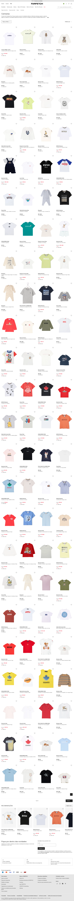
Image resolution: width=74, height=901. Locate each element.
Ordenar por (67, 21)
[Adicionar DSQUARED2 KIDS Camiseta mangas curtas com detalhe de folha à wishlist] (34, 733)
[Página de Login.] (66, 3)
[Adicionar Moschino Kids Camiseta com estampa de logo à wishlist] (16, 508)
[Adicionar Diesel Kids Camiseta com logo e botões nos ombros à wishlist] (16, 188)
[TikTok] (57, 883)
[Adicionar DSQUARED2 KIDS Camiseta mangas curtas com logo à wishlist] (34, 637)
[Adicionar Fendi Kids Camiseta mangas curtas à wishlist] (53, 91)
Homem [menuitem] (7, 3)
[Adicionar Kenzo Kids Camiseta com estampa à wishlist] (34, 380)
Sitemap (21, 888)
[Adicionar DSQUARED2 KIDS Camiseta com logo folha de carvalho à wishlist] (16, 669)
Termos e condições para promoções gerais (8, 889)
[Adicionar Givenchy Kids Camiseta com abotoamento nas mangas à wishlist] (53, 508)
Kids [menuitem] (11, 3)
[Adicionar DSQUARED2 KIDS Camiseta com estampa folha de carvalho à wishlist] (53, 669)
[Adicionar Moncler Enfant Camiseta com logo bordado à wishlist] (53, 347)
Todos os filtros (5, 21)
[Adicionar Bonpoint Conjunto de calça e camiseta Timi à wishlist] (53, 188)
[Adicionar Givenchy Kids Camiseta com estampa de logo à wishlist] (16, 701)
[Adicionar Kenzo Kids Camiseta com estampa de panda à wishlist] (16, 347)
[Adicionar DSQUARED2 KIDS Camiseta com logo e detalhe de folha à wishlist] (16, 476)
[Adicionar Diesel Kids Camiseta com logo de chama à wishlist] (16, 91)
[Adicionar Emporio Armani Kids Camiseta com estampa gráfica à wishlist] (34, 251)
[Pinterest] (65, 883)
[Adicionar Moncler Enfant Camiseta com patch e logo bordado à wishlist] (53, 540)
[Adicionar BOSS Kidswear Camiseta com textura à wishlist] (34, 476)
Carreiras (21, 882)
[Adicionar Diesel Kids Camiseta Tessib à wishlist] (34, 412)
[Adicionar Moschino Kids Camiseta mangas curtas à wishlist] (34, 347)
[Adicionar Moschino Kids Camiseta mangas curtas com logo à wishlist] (16, 637)
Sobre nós (22, 878)
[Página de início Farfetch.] (37, 3)
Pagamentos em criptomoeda (7, 886)
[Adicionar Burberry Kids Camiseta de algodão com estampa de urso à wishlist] (53, 27)
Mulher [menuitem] (2, 3)
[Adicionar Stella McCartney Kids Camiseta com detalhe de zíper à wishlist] (34, 669)
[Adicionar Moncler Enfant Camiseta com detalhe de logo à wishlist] (34, 27)
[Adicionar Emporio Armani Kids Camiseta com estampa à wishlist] (53, 219)
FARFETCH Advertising (24, 886)
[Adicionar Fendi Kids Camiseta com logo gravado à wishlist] (71, 444)
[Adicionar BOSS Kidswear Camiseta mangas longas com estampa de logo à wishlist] (53, 315)
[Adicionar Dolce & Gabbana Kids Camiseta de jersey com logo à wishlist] (71, 91)
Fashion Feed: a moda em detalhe (62, 878)
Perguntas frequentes (5, 880)
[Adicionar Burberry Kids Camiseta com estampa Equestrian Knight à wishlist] (71, 637)
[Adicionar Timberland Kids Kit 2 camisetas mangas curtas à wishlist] (71, 508)
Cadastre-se (41, 848)
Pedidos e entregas (5, 882)
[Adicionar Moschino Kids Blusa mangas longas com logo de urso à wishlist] (16, 315)
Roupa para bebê (12, 10)
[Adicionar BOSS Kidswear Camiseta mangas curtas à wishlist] (71, 59)
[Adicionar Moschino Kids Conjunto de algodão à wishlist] (16, 156)
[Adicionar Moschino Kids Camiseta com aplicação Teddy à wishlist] (53, 476)
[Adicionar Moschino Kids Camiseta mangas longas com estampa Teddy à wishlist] (16, 540)
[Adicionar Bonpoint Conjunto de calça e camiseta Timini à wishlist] (16, 283)
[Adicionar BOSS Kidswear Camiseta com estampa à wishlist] (16, 380)
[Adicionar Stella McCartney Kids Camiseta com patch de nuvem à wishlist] (16, 123)
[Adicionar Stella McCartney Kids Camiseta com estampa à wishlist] (34, 188)
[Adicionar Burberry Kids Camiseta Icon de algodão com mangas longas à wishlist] (71, 669)
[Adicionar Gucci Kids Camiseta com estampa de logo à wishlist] (71, 765)
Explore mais (69, 805)
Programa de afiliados (42, 878)
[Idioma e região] (63, 3)
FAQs (28, 861)
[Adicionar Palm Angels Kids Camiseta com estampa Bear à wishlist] (34, 59)
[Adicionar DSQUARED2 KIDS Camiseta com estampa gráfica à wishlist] (53, 412)
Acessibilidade (19, 895)
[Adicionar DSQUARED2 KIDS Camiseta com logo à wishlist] (53, 380)
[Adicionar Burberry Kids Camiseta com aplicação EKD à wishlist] (71, 701)
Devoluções (3, 884)
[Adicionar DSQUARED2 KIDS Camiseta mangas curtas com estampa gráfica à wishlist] (71, 156)
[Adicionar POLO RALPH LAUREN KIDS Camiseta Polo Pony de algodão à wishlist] (53, 701)
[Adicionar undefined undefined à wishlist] (15, 809)
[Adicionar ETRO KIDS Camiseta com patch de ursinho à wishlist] (71, 27)
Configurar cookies (42, 895)
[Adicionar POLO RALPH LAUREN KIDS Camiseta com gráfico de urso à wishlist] (53, 444)
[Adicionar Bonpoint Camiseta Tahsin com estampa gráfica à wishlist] (16, 59)
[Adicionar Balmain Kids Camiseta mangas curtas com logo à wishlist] (53, 604)
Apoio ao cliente (4, 878)
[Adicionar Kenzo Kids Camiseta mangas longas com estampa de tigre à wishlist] (34, 540)
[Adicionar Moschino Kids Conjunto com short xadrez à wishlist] (71, 219)
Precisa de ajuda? (55, 861)
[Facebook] (62, 883)
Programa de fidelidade (42, 880)
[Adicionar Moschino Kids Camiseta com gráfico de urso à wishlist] (34, 91)
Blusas (18, 10)
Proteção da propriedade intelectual (31, 895)
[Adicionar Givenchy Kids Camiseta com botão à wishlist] (16, 733)
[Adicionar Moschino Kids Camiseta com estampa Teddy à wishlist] (71, 380)
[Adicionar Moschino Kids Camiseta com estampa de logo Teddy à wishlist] (71, 251)
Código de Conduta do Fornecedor (55, 895)
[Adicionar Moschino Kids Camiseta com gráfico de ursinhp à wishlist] (71, 572)
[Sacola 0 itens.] (71, 3)
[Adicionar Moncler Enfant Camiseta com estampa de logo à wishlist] (53, 123)
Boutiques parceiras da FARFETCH (26, 880)
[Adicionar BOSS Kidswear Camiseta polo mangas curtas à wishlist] (71, 476)
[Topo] (71, 794)
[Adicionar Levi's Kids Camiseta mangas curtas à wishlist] (34, 156)
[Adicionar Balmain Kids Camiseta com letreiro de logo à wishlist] (53, 59)
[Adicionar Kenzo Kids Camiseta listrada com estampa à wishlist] (71, 283)
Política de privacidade (44, 852)
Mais (48, 17)
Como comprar (6, 861)
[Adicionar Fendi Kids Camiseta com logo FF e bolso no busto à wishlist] (34, 765)
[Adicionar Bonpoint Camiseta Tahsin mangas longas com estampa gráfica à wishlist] (16, 251)
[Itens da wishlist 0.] (69, 3)
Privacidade (3, 895)
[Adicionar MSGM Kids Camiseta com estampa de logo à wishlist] (53, 156)
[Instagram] (60, 883)
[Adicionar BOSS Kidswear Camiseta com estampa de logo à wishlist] (71, 123)
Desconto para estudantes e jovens (44, 882)
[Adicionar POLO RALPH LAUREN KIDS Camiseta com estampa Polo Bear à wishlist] (53, 637)
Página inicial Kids (4, 10)
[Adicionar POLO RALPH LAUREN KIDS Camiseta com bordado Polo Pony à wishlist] (34, 283)
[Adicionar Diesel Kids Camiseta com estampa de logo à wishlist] (71, 315)
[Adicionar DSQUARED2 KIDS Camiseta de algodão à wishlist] (16, 219)
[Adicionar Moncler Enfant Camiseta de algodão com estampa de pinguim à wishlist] (34, 315)
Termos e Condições (11, 895)
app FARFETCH (23, 884)
